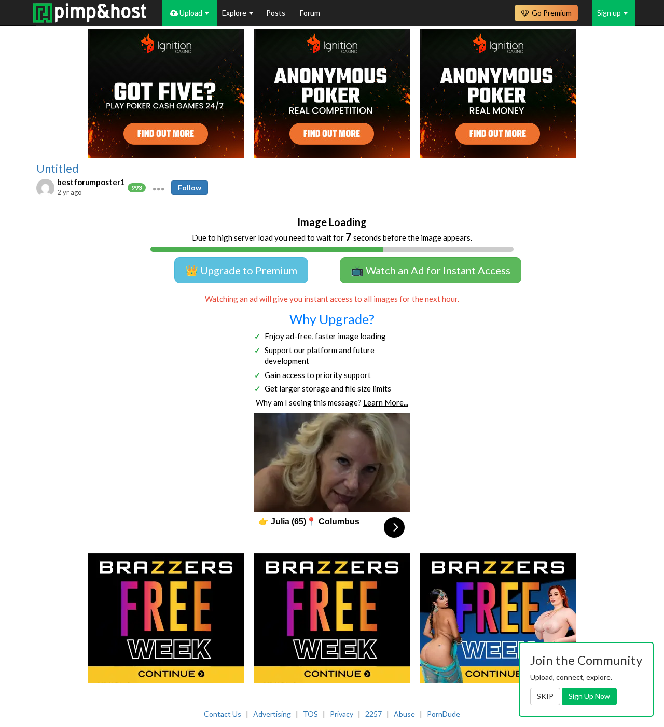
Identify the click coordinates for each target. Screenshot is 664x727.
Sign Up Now (589, 696)
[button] (158, 188)
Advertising (272, 713)
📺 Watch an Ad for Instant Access (430, 270)
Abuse (404, 713)
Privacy (341, 713)
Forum (310, 12)
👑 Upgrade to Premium (241, 270)
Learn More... (385, 402)
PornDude (443, 713)
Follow (189, 187)
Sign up (609, 12)
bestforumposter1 (91, 182)
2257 (373, 713)
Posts (276, 12)
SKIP (545, 696)
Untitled (57, 168)
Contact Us (222, 713)
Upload (191, 12)
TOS (310, 713)
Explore (235, 12)
